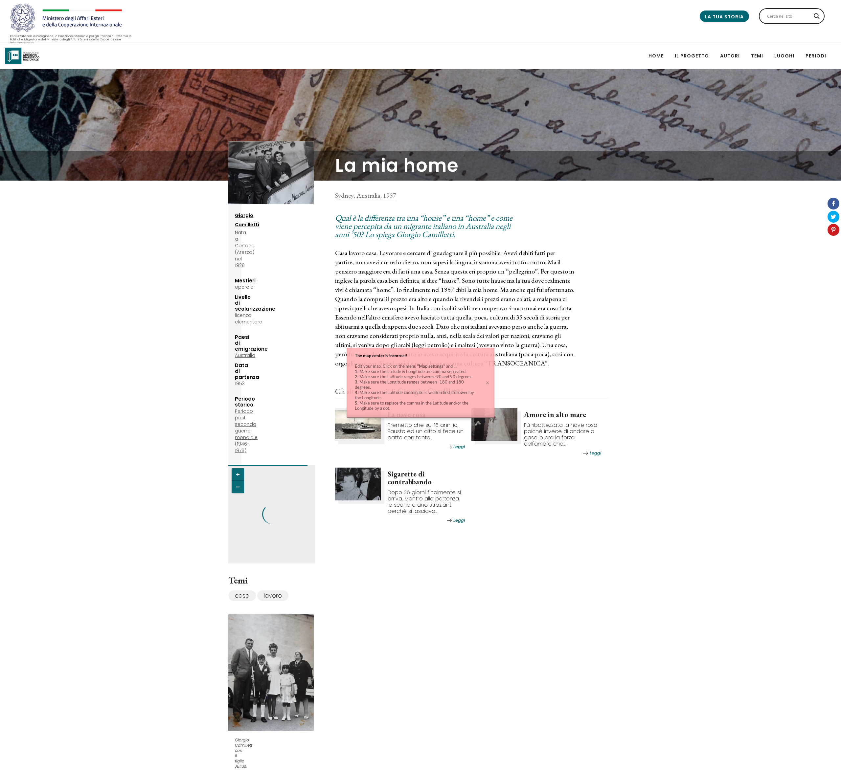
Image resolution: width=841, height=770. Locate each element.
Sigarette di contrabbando (410, 478)
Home (656, 56)
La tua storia (724, 16)
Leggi (459, 447)
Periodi (816, 56)
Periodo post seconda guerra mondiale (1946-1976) (246, 431)
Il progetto (692, 56)
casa (242, 595)
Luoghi (784, 56)
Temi (757, 56)
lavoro (273, 595)
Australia (245, 355)
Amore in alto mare (555, 414)
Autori (730, 56)
